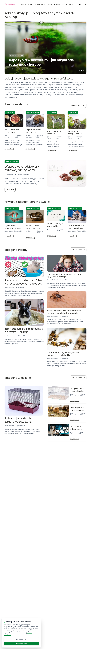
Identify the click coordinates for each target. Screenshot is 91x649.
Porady (50, 4)
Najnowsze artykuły (27, 4)
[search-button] (80, 4)
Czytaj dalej (10, 189)
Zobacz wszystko (78, 105)
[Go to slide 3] (83, 70)
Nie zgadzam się (21, 639)
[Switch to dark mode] (84, 4)
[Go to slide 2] (81, 70)
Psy (63, 4)
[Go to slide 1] (79, 70)
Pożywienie (69, 4)
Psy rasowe (52, 113)
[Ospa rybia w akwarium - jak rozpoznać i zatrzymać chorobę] (45, 47)
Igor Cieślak (12, 69)
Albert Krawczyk (7, 136)
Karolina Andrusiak (29, 136)
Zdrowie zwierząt (40, 4)
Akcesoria (57, 4)
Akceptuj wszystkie (21, 643)
